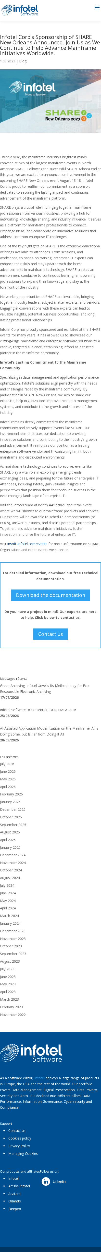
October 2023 (11, 946)
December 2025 (12, 809)
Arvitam (14, 1193)
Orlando (14, 1201)
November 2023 (13, 938)
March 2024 (9, 915)
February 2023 (11, 1007)
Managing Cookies (23, 1153)
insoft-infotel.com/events (27, 543)
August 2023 (10, 961)
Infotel (39, 1078)
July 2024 (7, 885)
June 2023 (8, 976)
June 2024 (8, 893)
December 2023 (12, 931)
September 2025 (13, 824)
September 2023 (13, 953)
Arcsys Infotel (19, 1186)
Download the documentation (50, 595)
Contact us (50, 634)
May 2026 (8, 779)
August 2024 (10, 877)
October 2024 (11, 870)
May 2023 (8, 984)
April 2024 (8, 908)
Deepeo (14, 1208)
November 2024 (13, 862)
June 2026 (8, 771)
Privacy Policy (19, 1145)
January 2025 (10, 847)
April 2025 (8, 839)
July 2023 (7, 969)
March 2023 (9, 999)
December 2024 (12, 855)
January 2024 (10, 923)
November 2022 (13, 1014)
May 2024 (8, 900)
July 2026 (7, 763)
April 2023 (8, 991)
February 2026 (11, 794)
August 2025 (10, 832)
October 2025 (11, 817)
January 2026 (10, 801)
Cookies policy (19, 1138)
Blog (22, 61)
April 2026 (8, 786)
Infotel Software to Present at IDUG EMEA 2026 (38, 709)
